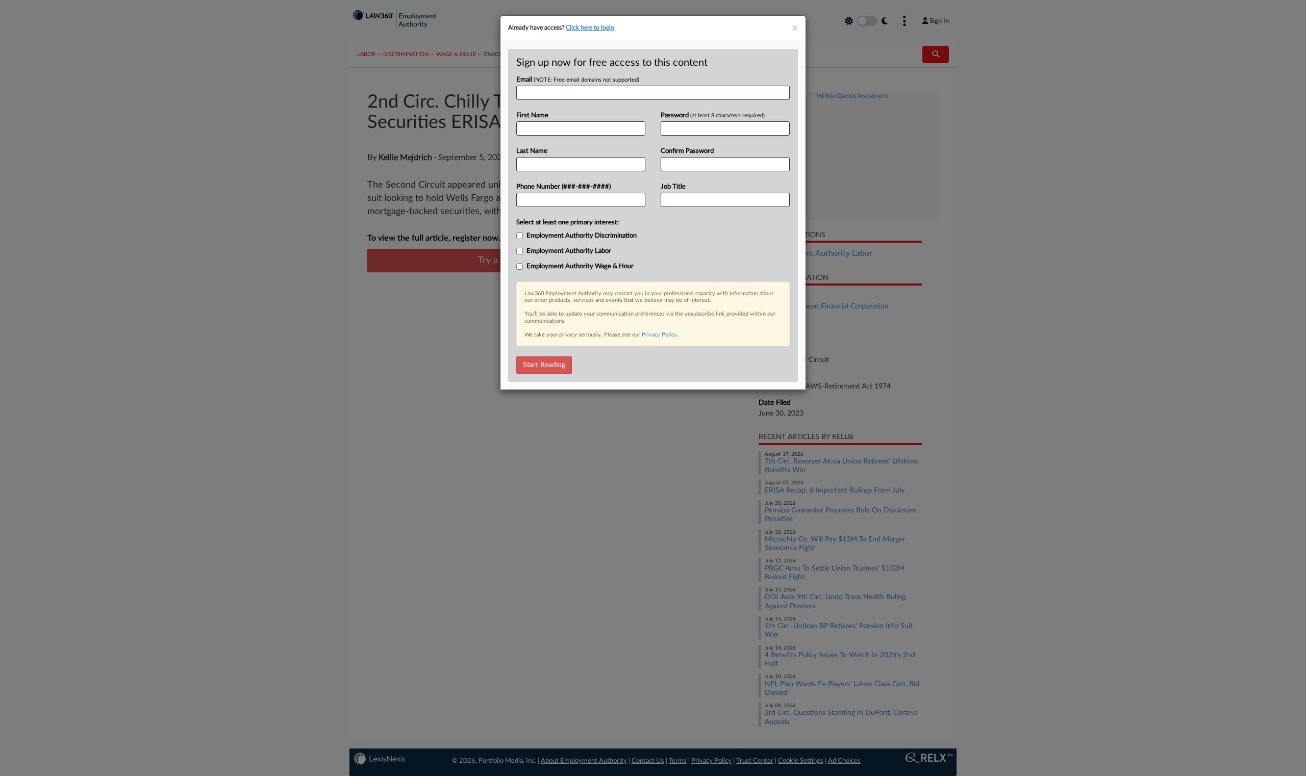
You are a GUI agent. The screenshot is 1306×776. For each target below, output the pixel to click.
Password (713, 115)
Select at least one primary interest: (567, 222)
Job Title (673, 187)
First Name (532, 115)
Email (577, 79)
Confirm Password (687, 151)
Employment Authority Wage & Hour (580, 266)
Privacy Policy (659, 335)
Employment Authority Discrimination (581, 235)
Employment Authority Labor (568, 251)
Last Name (531, 151)
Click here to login (590, 27)
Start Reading (544, 365)
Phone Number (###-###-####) (563, 187)
